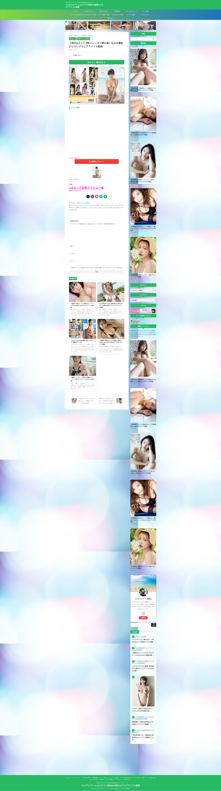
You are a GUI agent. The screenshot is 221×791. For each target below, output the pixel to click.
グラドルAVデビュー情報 (89, 14)
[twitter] (88, 196)
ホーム (76, 11)
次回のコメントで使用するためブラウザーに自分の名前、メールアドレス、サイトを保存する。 (97, 267)
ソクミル (95, 207)
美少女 (75, 209)
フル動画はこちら (95, 161)
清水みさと (73, 202)
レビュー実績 (145, 11)
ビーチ (107, 207)
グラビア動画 (75, 207)
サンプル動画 (82, 207)
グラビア (102, 205)
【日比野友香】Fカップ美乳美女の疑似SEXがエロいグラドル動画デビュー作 (143, 737)
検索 (153, 625)
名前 (71, 246)
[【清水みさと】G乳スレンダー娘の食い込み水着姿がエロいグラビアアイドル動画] (101, 196)
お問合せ (143, 617)
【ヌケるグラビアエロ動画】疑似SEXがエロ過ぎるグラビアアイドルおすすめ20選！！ (143, 668)
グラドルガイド (145, 14)
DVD (72, 205)
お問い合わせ (110, 18)
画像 (72, 209)
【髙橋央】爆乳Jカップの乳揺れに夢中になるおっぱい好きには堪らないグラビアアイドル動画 (110, 342)
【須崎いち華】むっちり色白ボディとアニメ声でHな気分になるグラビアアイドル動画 (82, 305)
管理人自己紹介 (103, 11)
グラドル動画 (95, 205)
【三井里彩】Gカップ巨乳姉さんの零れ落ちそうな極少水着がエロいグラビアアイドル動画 (110, 305)
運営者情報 (117, 11)
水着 (114, 207)
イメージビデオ (83, 205)
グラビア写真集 (131, 14)
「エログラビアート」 (89, 11)
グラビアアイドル (109, 205)
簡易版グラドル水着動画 (83, 202)
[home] (143, 613)
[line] (105, 196)
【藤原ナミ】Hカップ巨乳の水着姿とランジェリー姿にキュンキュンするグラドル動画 (82, 379)
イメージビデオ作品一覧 (76, 14)
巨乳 (111, 207)
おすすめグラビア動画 (117, 14)
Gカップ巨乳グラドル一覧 (88, 187)
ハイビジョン (101, 207)
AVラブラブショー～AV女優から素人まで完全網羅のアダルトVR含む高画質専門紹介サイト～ (143, 334)
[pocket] (96, 196)
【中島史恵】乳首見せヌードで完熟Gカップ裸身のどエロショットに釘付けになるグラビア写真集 (143, 228)
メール (72, 253)
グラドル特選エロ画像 (103, 14)
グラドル (89, 205)
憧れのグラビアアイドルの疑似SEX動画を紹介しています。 (110, 782)
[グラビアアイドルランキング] (135, 321)
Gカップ (76, 205)
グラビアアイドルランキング (138, 322)
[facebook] (92, 196)
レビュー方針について (131, 11)
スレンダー (89, 207)
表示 (79, 55)
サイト (72, 260)
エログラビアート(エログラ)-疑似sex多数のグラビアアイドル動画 (110, 785)
